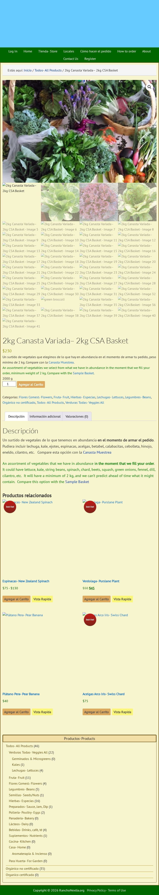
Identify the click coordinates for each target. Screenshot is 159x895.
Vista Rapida (42, 599)
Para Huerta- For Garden (26, 861)
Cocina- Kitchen (20, 841)
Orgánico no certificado (18, 402)
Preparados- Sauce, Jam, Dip (28, 806)
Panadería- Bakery (21, 818)
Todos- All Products (48, 70)
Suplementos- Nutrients (26, 835)
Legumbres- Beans (138, 397)
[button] (149, 87)
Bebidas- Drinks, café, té (25, 830)
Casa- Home (17, 847)
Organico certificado (20, 875)
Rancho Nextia (26, 5)
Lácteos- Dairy (19, 824)
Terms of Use (117, 890)
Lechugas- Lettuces (110, 397)
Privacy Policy (96, 890)
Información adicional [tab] (45, 416)
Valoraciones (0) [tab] (77, 416)
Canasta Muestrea (61, 362)
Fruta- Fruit (61, 397)
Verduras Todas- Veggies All (84, 402)
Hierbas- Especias (83, 397)
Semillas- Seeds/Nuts (24, 795)
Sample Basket (83, 373)
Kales (16, 764)
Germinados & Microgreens (31, 759)
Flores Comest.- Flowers (35, 397)
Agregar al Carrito (31, 384)
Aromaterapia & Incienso (29, 854)
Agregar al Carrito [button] (16, 712)
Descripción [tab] (16, 416)
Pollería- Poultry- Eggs (24, 812)
